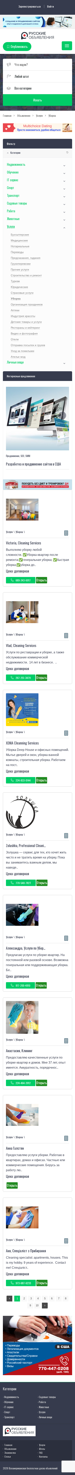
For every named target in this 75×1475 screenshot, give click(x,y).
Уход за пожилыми (22, 350)
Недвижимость (16, 164)
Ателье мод (18, 356)
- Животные (43, 1407)
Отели (15, 339)
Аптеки (15, 310)
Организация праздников (26, 304)
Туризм (15, 281)
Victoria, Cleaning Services (23, 542)
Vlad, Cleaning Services (21, 645)
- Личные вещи (45, 1417)
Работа (11, 211)
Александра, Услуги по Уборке (26, 948)
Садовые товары (17, 203)
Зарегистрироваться (29, 6)
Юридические (19, 286)
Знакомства (10, 1452)
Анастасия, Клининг (19, 1050)
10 (37, 1305)
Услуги (11, 226)
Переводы (17, 252)
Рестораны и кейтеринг (25, 327)
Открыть (41, 580)
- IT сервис (8, 1407)
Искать (37, 100)
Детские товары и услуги (26, 321)
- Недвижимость (11, 1396)
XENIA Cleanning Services (22, 742)
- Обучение (8, 1401)
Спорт (10, 187)
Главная (8, 1445)
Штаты (42, 1448)
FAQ (40, 1452)
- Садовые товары (47, 1396)
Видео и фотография (24, 333)
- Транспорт (9, 1417)
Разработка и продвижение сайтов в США (33, 463)
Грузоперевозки (21, 263)
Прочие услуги (20, 269)
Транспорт (13, 195)
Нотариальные (20, 246)
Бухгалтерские (20, 234)
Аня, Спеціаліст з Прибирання (26, 1250)
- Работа (42, 1401)
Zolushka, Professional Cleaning (26, 845)
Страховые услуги (22, 292)
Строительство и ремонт (26, 275)
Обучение (12, 172)
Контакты (43, 1456)
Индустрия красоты (23, 316)
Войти (50, 6)
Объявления (10, 1448)
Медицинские (19, 240)
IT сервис (12, 180)
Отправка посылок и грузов (28, 345)
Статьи (7, 1456)
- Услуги (41, 1412)
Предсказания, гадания (25, 257)
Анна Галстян (15, 1148)
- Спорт (6, 1412)
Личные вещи (15, 362)
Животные (13, 218)
